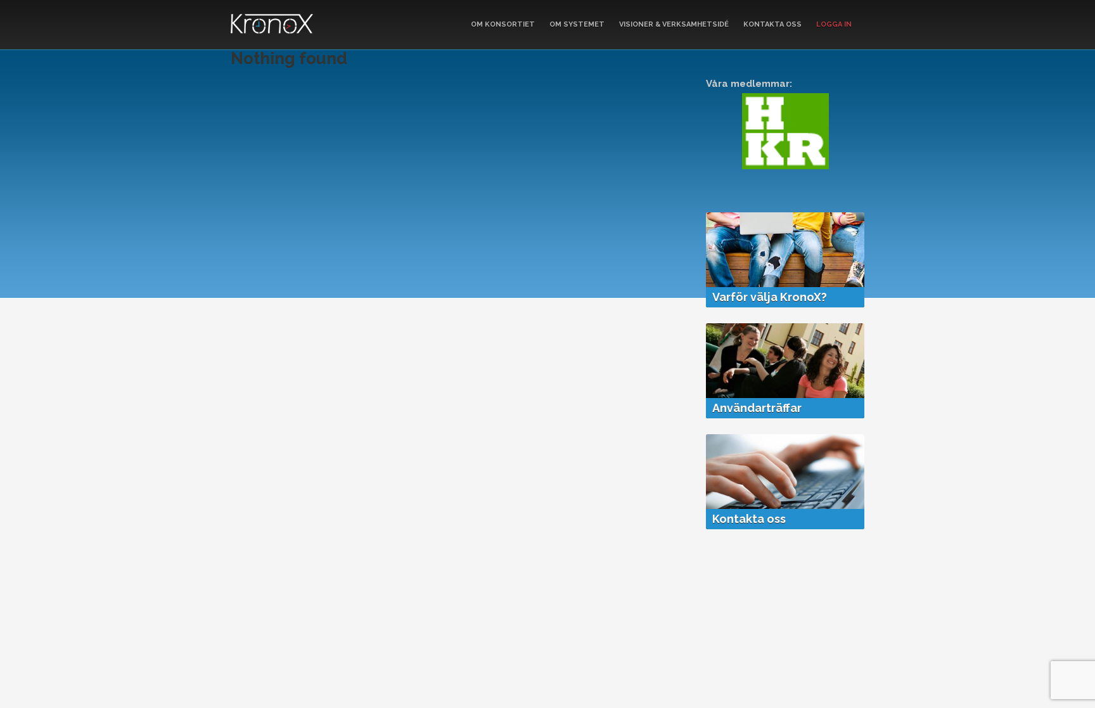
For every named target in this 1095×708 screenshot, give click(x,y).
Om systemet (577, 24)
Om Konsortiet (503, 24)
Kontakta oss (772, 24)
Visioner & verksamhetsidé (674, 24)
